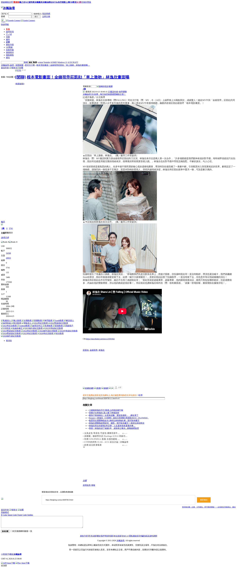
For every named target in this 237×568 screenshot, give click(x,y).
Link (15, 515)
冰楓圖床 (38, 2)
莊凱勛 (86, 350)
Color (5, 515)
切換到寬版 (86, 2)
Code (25, 515)
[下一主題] (25, 70)
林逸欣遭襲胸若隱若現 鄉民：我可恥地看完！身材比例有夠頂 (116, 423)
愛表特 (16, 2)
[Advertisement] (159, 369)
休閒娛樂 (19, 65)
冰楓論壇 (5, 65)
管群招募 (109, 536)
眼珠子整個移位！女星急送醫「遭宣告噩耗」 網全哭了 (113, 415)
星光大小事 (30, 65)
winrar (40, 62)
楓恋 (3, 222)
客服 (8, 29)
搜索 (26, 62)
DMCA (125, 536)
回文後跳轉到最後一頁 (22, 531)
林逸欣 (102, 350)
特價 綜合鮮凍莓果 (93, 445)
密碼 (3, 16)
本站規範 (117, 536)
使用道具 (87, 485)
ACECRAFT (73, 62)
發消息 (9, 341)
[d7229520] (120, 195)
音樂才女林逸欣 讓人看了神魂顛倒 (104, 413)
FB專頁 (73, 2)
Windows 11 (62, 62)
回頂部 (4, 566)
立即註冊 (46, 16)
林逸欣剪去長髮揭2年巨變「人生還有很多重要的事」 (112, 426)
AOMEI (53, 62)
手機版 (10, 554)
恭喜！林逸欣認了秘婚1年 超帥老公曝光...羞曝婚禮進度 (114, 428)
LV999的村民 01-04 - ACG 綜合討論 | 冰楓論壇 (106, 442)
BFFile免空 (57, 2)
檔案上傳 (66, 2)
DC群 (78, 2)
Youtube (46, 62)
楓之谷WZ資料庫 (26, 2)
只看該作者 (113, 92)
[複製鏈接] (19, 84)
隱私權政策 (134, 536)
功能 (8, 37)
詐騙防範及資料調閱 (148, 536)
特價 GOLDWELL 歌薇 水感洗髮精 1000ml (104, 439)
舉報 (93, 485)
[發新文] (13, 68)
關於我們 (101, 536)
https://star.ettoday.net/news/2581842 (100, 339)
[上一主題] (23, 70)
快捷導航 (5, 24)
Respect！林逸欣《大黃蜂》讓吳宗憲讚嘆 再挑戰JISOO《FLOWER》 (119, 418)
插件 (8, 39)
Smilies (30, 515)
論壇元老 (5, 237)
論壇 (10, 32)
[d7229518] (120, 129)
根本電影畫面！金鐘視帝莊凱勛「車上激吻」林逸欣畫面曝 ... (63, 65)
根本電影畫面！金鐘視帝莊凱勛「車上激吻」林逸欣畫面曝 (78, 77)
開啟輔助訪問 (7, 2)
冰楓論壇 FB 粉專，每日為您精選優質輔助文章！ (104, 94)
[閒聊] (20, 77)
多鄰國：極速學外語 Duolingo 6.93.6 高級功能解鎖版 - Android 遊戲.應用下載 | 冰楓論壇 (125, 436)
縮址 (8, 58)
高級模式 (5, 512)
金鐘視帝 (94, 350)
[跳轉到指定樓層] (105, 86)
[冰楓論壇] (8, 8)
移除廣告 (10, 55)
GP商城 (9, 47)
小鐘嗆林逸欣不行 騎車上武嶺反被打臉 (106, 410)
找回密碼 (46, 14)
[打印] (18, 70)
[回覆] (20, 68)
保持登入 (38, 14)
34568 (8, 253)
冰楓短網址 (47, 2)
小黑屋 (4, 554)
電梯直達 (87, 86)
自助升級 (10, 50)
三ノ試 (9, 34)
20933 (8, 258)
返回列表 (5, 68)
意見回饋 (92, 536)
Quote (19, 515)
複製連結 (203, 500)
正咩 (8, 42)
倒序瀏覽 (123, 92)
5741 (11, 228)
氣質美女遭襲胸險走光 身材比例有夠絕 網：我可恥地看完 (114, 420)
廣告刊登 (10, 45)
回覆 (85, 481)
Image (10, 515)
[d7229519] (120, 248)
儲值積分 (10, 52)
